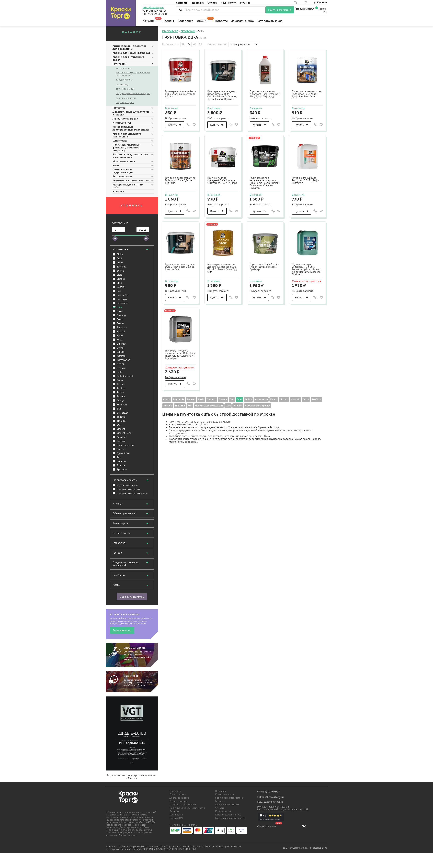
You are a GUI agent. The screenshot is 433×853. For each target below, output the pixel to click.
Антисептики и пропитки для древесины (129, 47)
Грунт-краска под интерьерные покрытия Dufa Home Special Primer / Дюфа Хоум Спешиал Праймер (265, 183)
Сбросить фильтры (132, 596)
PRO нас (245, 2)
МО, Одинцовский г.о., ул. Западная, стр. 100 (282, 809)
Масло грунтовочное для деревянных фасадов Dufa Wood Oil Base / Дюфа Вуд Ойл (222, 268)
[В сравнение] (188, 125)
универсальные (124, 68)
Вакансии (220, 791)
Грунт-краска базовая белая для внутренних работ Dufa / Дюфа (180, 94)
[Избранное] (306, 3)
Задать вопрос (122, 630)
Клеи (115, 165)
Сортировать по (217, 44)
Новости (221, 21)
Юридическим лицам (227, 804)
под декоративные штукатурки (133, 93)
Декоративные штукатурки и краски (130, 113)
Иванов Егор (320, 848)
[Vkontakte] (304, 826)
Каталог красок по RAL (228, 814)
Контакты (182, 2)
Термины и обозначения (182, 804)
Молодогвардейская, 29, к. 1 (273, 806)
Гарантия (174, 811)
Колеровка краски (225, 794)
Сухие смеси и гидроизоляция (122, 171)
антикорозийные (125, 89)
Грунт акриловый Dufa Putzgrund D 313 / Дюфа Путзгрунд (305, 180)
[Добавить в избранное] (194, 124)
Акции (204, 19)
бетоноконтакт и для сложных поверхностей (133, 73)
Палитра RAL (176, 818)
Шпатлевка (119, 140)
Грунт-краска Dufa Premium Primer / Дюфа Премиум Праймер (265, 267)
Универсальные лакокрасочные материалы (130, 128)
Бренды (168, 21)
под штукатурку (125, 102)
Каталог (151, 19)
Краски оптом (223, 811)
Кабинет (322, 2)
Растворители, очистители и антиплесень (130, 156)
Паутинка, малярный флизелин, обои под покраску (126, 147)
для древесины (124, 79)
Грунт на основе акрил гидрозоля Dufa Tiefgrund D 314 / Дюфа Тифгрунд (265, 94)
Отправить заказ (270, 21)
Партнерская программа (229, 798)
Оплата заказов (178, 794)
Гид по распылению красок (230, 818)
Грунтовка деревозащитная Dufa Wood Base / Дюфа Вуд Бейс (180, 180)
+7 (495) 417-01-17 (154, 10)
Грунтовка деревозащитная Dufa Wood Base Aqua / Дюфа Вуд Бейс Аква (307, 94)
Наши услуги (228, 2)
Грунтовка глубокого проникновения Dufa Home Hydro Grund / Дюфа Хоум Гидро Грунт (180, 354)
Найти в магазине (279, 9)
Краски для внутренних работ (128, 58)
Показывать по (170, 44)
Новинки (118, 191)
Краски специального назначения (127, 135)
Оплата (212, 2)
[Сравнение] (296, 3)
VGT (155, 775)
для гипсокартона (126, 98)
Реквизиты (175, 791)
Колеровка (185, 21)
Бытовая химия (122, 176)
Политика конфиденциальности (187, 808)
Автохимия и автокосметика (131, 180)
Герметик (118, 107)
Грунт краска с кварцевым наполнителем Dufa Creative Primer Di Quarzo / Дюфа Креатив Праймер (222, 95)
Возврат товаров (178, 801)
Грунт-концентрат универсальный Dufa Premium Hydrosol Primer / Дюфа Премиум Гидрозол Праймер (307, 269)
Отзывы (219, 808)
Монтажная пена (123, 161)
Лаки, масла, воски (125, 118)
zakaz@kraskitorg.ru (153, 7)
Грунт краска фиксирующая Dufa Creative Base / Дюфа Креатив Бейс (180, 267)
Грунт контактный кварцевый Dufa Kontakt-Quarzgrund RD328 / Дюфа (222, 180)
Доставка (198, 2)
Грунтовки (119, 63)
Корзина (307, 8)
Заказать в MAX (242, 21)
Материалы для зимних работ (127, 186)
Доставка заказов (179, 798)
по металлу (122, 84)
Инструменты (121, 122)
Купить (173, 124)
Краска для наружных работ (131, 52)
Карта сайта (176, 814)
